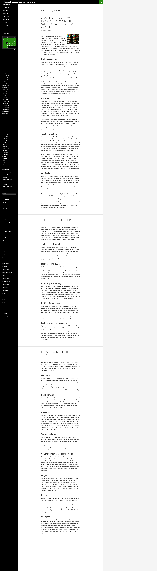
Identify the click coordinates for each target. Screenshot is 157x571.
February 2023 (5, 125)
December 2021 (5, 152)
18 (9, 43)
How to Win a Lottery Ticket (56, 353)
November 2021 (5, 154)
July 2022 (4, 138)
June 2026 (4, 62)
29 (3, 47)
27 (12, 45)
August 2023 (5, 113)
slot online (4, 22)
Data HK (4, 202)
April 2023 (4, 121)
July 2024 (4, 91)
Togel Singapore (5, 199)
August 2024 (5, 89)
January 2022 (5, 150)
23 (5, 45)
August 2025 (5, 79)
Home (82, 1)
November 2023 (5, 107)
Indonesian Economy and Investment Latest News (18, 2)
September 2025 (6, 77)
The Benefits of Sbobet (57, 220)
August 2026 (5, 58)
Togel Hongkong (5, 7)
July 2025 (4, 81)
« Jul (4, 49)
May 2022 (4, 142)
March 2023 (5, 123)
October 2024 (5, 85)
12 (11, 41)
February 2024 (5, 101)
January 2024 (5, 103)
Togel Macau (5, 217)
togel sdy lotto (5, 313)
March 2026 (5, 68)
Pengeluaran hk (5, 19)
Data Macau (5, 25)
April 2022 (4, 144)
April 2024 (4, 97)
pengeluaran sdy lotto (7, 299)
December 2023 (5, 105)
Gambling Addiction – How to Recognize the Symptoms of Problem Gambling (57, 22)
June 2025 (4, 83)
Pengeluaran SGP (6, 10)
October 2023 (5, 109)
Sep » (14, 49)
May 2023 (4, 119)
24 (7, 45)
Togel (3, 234)
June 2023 (4, 117)
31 (7, 47)
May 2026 (4, 64)
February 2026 (5, 69)
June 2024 (4, 93)
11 (9, 41)
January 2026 (5, 71)
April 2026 (4, 66)
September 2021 (6, 158)
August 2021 (5, 160)
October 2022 (5, 132)
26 (11, 45)
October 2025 (5, 75)
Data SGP (96, 1)
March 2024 (5, 99)
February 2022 (5, 148)
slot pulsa (4, 219)
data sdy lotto (5, 316)
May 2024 (4, 95)
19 (11, 43)
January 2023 (5, 127)
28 (14, 45)
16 (5, 43)
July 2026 (4, 60)
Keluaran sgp (5, 214)
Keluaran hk (89, 1)
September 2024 (6, 87)
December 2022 (5, 128)
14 (14, 41)
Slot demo (4, 211)
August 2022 (5, 136)
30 (5, 47)
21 (14, 43)
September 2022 (6, 134)
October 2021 (5, 156)
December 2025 (5, 73)
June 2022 (4, 140)
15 (3, 43)
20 (12, 43)
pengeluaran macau (6, 310)
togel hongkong (5, 208)
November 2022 (5, 130)
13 (12, 41)
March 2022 (5, 146)
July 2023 (4, 115)
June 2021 (4, 164)
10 (7, 41)
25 (9, 45)
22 (3, 45)
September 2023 (6, 111)
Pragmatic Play (5, 16)
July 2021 (4, 162)
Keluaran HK (5, 13)
